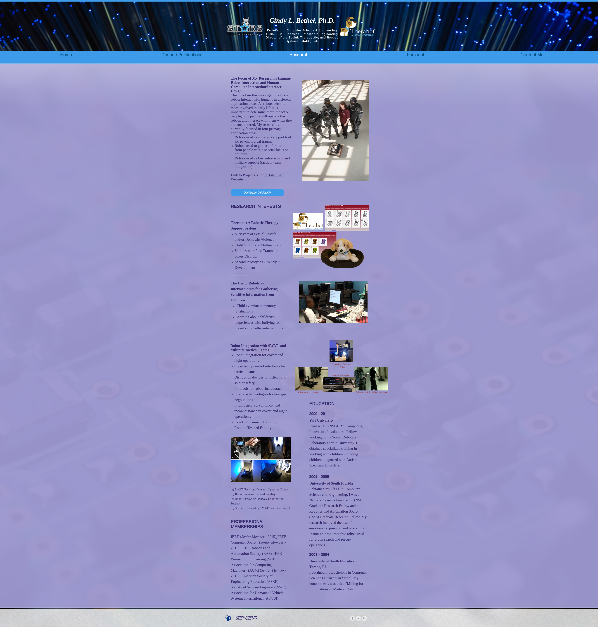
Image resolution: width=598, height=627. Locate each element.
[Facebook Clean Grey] (352, 618)
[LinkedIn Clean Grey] (364, 618)
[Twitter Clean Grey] (358, 618)
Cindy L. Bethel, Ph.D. (302, 20)
